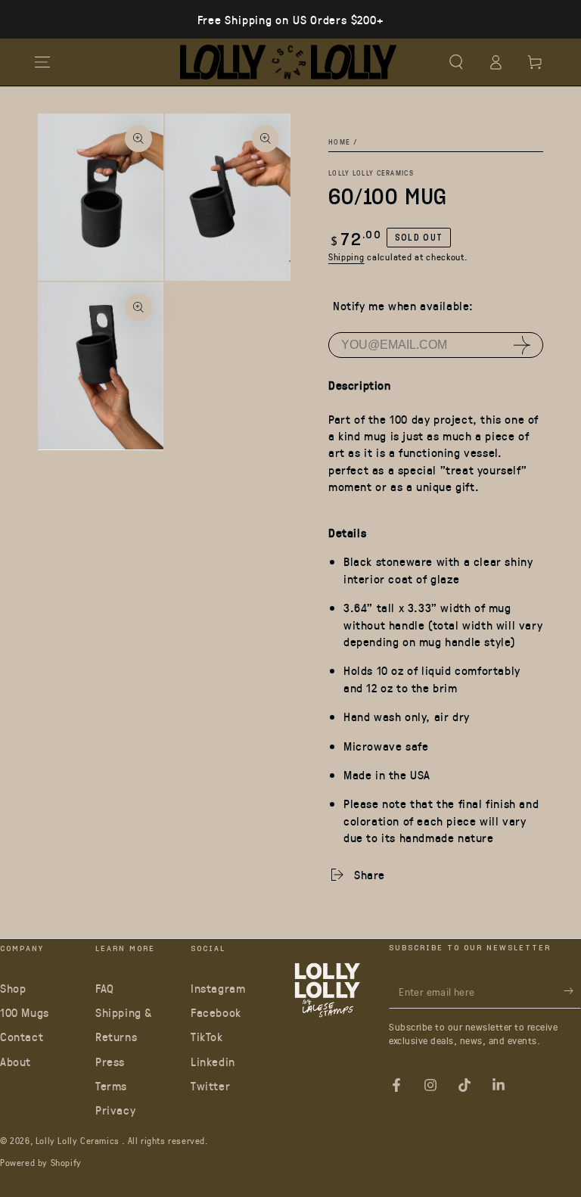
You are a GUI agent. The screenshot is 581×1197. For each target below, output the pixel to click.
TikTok (207, 1036)
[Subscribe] (572, 991)
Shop (13, 988)
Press (110, 1061)
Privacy (115, 1110)
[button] (456, 62)
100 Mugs (24, 1012)
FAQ (104, 988)
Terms (111, 1085)
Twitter (210, 1085)
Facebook (216, 1012)
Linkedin (213, 1061)
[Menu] (42, 62)
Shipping (346, 256)
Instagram (218, 988)
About (15, 1061)
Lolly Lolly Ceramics (371, 172)
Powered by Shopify (41, 1162)
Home (339, 141)
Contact (21, 1036)
